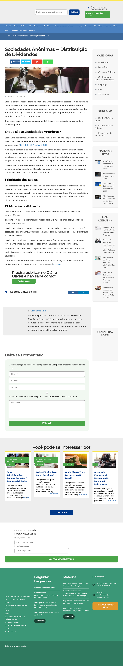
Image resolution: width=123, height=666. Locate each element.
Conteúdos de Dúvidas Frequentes (104, 78)
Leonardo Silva (39, 311)
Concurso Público (106, 72)
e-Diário (57, 264)
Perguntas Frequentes (19, 30)
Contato (32, 30)
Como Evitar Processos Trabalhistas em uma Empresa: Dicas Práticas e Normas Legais (75, 593)
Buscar (74, 12)
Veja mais (61, 513)
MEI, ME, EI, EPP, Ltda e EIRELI (33, 145)
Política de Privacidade (15, 625)
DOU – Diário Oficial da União (14, 26)
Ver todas (40, 620)
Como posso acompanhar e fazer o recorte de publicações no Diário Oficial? (45, 605)
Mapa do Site (10, 632)
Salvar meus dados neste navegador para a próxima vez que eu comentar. (43, 397)
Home (9, 36)
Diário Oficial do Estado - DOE (39, 26)
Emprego (102, 84)
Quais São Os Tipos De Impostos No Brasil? (75, 475)
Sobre (6, 30)
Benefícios (103, 67)
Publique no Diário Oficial (95, 15)
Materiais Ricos (12, 622)
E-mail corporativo (21, 546)
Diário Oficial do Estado (104, 126)
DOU (7, 611)
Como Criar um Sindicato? (44, 588)
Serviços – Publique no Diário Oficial (90, 26)
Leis (100, 89)
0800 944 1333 (99, 9)
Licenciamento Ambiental (64, 26)
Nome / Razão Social (22, 538)
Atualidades (103, 62)
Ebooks (116, 26)
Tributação (103, 94)
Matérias (108, 26)
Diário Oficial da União (104, 119)
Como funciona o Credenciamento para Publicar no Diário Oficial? (46, 595)
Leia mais (24, 497)
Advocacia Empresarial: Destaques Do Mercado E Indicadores (101, 478)
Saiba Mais (24, 281)
